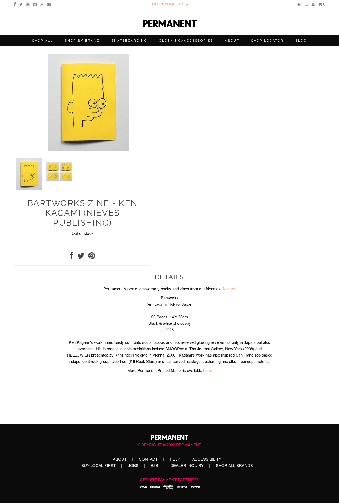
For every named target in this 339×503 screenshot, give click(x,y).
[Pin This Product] (91, 257)
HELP (175, 459)
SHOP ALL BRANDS (234, 465)
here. (207, 370)
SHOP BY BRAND (82, 40)
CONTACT (148, 459)
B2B (154, 465)
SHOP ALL (42, 40)
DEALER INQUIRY (187, 465)
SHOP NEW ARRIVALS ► (169, 4)
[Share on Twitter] (80, 257)
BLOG (301, 40)
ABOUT (232, 40)
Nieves (229, 288)
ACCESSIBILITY (206, 459)
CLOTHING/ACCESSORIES (186, 40)
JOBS (133, 465)
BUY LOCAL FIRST (98, 465)
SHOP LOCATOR (267, 40)
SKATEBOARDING (129, 40)
